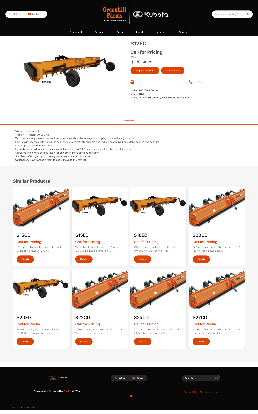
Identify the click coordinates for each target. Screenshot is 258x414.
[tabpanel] (71, 75)
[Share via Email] (144, 62)
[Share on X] (138, 62)
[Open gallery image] (71, 74)
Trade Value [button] (172, 70)
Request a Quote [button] (144, 70)
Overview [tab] (129, 120)
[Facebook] (126, 396)
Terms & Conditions (209, 392)
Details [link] (25, 259)
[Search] (216, 378)
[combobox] (232, 14)
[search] (249, 14)
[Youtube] (131, 396)
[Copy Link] (150, 62)
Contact (183, 32)
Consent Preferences (23, 407)
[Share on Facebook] (132, 62)
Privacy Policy (191, 392)
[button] (15, 14)
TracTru (67, 391)
